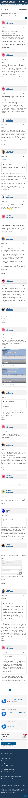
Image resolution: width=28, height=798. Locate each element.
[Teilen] (26, 18)
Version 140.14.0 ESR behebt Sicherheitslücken (13, 725)
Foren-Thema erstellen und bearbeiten (9, 778)
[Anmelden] (22, 2)
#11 (23, 334)
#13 (23, 431)
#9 (23, 285)
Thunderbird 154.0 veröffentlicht (14, 699)
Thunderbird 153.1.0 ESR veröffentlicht (16, 712)
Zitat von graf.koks (9, 519)
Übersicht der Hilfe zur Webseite (7, 771)
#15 (23, 481)
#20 (23, 652)
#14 (23, 449)
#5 (23, 156)
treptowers (5, 13)
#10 (23, 314)
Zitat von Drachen (9, 164)
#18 (23, 550)
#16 (23, 496)
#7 (23, 221)
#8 (23, 243)
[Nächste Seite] (17, 690)
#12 (23, 397)
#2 (23, 59)
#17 (23, 515)
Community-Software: (8, 792)
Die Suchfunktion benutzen (6, 774)
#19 (23, 595)
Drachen (5, 159)
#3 (23, 93)
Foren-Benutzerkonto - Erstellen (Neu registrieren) (11, 776)
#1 (23, 27)
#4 (23, 124)
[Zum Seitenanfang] (25, 796)
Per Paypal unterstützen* (9, 743)
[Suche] (19, 1)
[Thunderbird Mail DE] (7, 1)
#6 (23, 201)
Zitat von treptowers (9, 401)
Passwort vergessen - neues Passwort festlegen (10, 781)
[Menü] (26, 1)
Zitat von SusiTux (9, 603)
